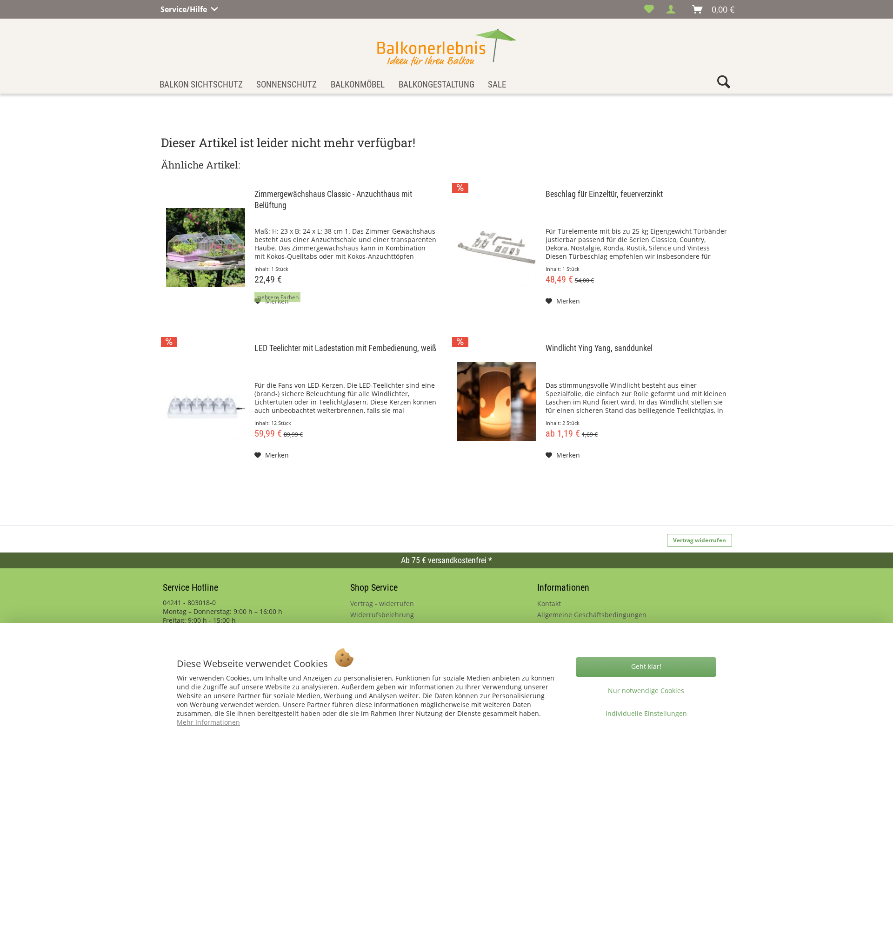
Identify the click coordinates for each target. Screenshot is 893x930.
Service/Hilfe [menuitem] (184, 8)
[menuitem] (649, 9)
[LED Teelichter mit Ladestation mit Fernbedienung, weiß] (205, 402)
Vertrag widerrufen (699, 540)
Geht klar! (646, 666)
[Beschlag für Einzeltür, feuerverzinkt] (496, 248)
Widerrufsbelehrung (382, 614)
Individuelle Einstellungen (646, 713)
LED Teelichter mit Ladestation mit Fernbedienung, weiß (345, 348)
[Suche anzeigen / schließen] (724, 84)
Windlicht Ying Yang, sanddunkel (599, 348)
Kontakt (549, 603)
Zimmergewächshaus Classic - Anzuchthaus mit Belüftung (333, 199)
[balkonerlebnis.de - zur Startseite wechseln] (446, 47)
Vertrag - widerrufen (382, 603)
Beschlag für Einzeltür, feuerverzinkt (604, 194)
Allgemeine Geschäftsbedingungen (591, 614)
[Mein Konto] (673, 9)
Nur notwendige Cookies (646, 690)
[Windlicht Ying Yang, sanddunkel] (496, 402)
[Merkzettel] (649, 9)
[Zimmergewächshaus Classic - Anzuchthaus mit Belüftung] (205, 248)
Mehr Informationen (208, 722)
